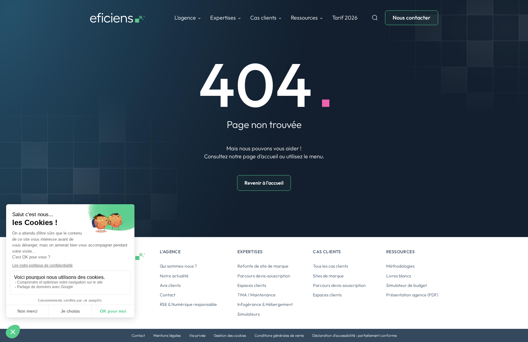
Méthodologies (400, 266)
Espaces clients (251, 285)
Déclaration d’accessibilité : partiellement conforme (354, 335)
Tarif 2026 (345, 17)
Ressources (304, 17)
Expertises (223, 17)
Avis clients (170, 285)
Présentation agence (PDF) (412, 295)
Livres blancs (398, 276)
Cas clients (263, 17)
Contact (167, 295)
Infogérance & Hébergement (265, 304)
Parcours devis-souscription (263, 276)
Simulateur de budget (406, 285)
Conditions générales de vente (279, 335)
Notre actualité (174, 276)
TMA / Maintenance (256, 295)
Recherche (375, 18)
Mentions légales (167, 335)
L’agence (185, 17)
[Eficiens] (117, 18)
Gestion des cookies (230, 335)
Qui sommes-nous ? (178, 266)
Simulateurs (248, 314)
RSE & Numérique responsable (188, 304)
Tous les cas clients (330, 266)
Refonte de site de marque (262, 266)
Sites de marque (328, 276)
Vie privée (197, 335)
